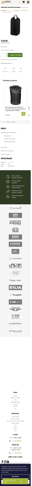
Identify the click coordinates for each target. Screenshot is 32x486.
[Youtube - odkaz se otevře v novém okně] (7, 461)
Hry (15, 408)
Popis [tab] (3, 122)
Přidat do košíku (16, 55)
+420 (16, 440)
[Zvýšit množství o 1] (7, 54)
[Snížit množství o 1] (7, 56)
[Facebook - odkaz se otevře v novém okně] (2, 461)
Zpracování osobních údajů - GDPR (15, 421)
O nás (15, 400)
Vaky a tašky (11, 162)
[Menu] (28, 2)
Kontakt (15, 406)
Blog (15, 429)
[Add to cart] (23, 114)
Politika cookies (15, 423)
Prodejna (15, 404)
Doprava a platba (15, 418)
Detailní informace (5, 63)
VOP (15, 425)
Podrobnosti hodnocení (20, 10)
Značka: (6, 12)
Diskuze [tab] (8, 122)
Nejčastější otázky (15, 402)
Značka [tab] (13, 122)
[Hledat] (19, 2)
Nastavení (15, 476)
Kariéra (15, 427)
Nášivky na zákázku (15, 397)
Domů (15, 395)
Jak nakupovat (15, 416)
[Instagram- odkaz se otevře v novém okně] (5, 461)
